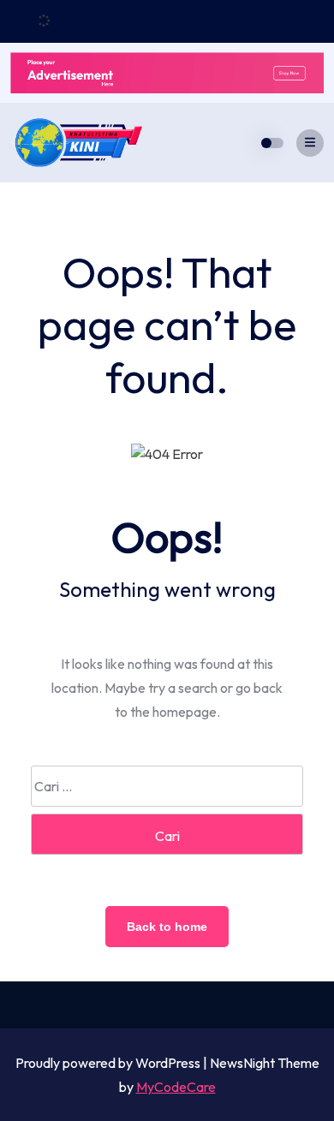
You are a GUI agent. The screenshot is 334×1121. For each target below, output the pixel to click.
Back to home (167, 926)
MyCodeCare (176, 1086)
